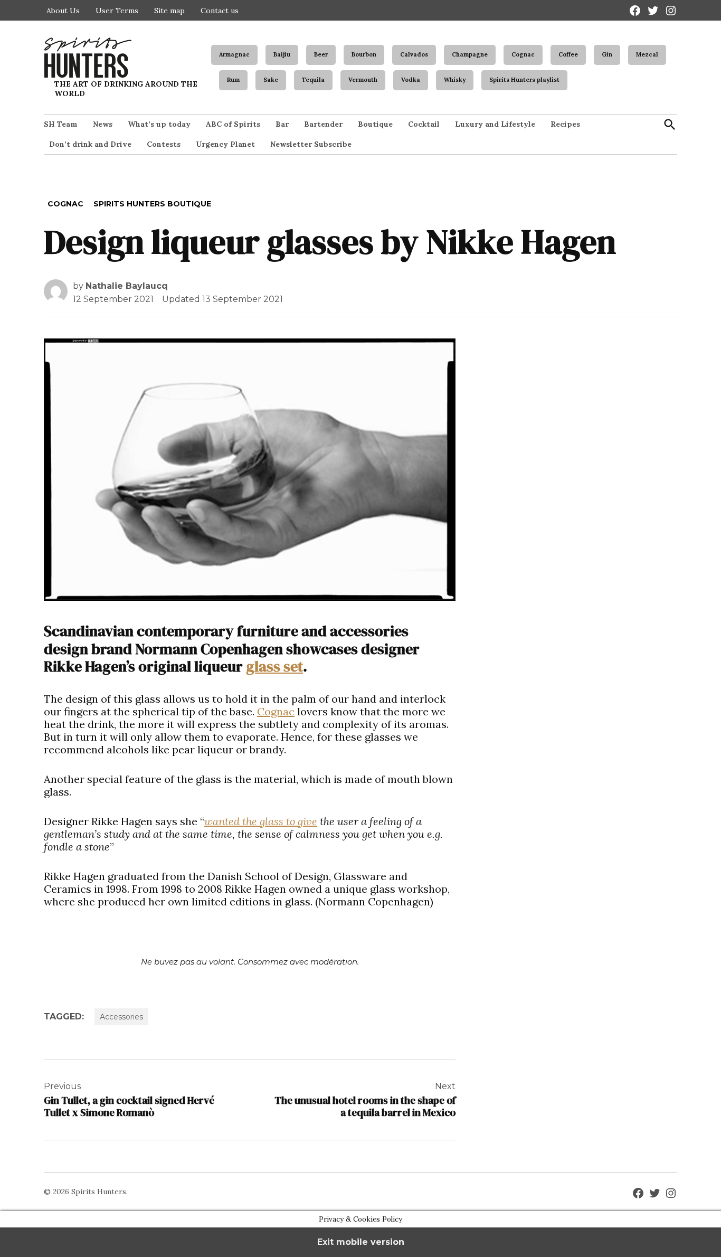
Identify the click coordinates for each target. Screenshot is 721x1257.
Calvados (414, 54)
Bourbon (364, 54)
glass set (274, 666)
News (102, 124)
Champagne (470, 54)
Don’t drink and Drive (90, 144)
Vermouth (362, 79)
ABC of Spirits (233, 124)
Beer (321, 54)
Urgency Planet (225, 144)
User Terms (117, 10)
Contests (164, 144)
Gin (607, 54)
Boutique (375, 124)
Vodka (410, 79)
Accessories (121, 1017)
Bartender (323, 124)
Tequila (313, 79)
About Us (63, 10)
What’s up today (159, 124)
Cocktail (424, 124)
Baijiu (281, 54)
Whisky (455, 79)
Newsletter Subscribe (311, 144)
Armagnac (234, 54)
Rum (233, 79)
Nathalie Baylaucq (127, 286)
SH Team (61, 124)
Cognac (523, 54)
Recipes (565, 124)
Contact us (220, 10)
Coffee (568, 54)
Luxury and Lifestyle (495, 124)
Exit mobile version (360, 1242)
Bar (282, 124)
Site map (169, 10)
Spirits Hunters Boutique (152, 204)
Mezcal (647, 54)
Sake (270, 79)
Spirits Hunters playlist (524, 79)
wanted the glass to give (260, 821)
